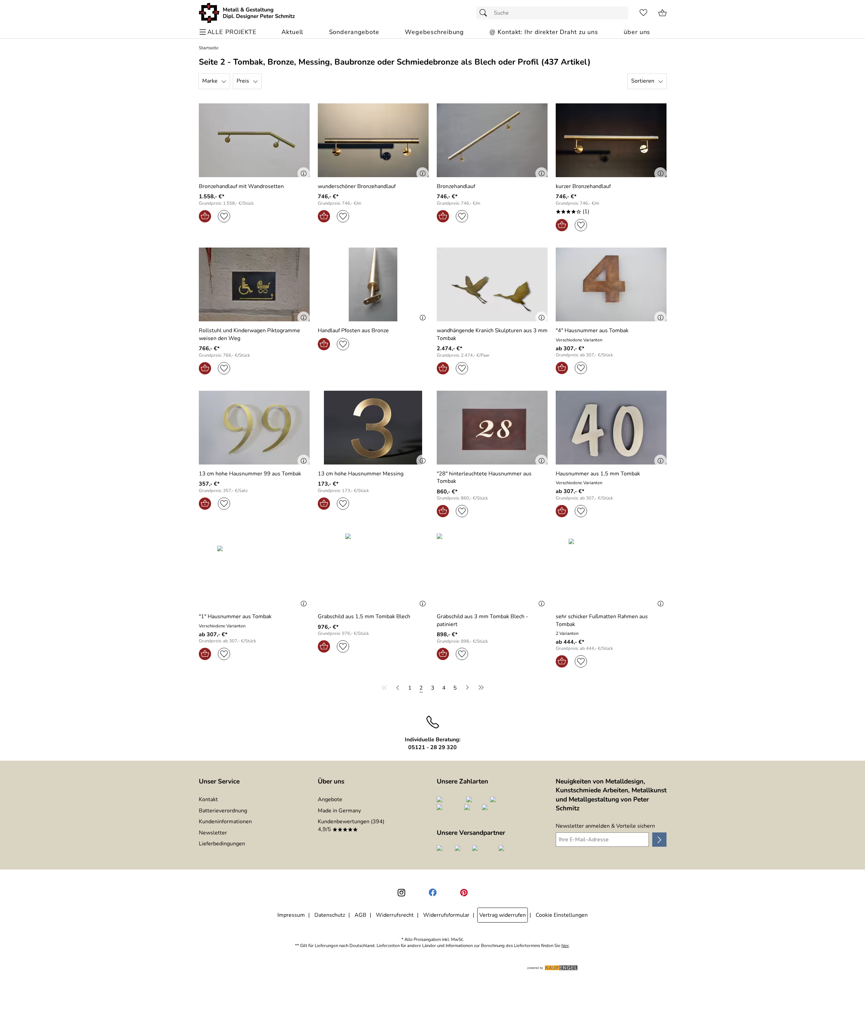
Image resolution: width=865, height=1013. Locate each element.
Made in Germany (339, 810)
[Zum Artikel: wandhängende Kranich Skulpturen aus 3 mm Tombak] (492, 284)
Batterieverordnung (223, 810)
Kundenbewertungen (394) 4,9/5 (351, 825)
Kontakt (208, 799)
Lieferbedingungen (222, 843)
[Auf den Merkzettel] (224, 216)
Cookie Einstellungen (562, 915)
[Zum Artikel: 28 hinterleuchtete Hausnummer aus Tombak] (492, 428)
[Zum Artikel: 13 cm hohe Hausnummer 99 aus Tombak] (254, 428)
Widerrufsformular (446, 915)
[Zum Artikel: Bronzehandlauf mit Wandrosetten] (254, 140)
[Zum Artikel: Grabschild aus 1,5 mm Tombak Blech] (373, 570)
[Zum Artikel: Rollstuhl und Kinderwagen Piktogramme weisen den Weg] (254, 284)
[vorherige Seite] (397, 687)
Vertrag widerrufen (502, 915)
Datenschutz (329, 915)
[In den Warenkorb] (205, 216)
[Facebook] (432, 892)
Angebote (330, 799)
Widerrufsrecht (395, 915)
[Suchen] (485, 12)
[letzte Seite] (480, 687)
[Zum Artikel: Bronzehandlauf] (492, 140)
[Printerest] (464, 892)
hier (565, 946)
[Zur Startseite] (247, 13)
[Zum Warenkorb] (662, 13)
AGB (360, 915)
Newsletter (213, 833)
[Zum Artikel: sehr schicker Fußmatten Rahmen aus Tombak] (611, 570)
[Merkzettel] (643, 13)
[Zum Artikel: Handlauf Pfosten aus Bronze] (373, 284)
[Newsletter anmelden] (659, 839)
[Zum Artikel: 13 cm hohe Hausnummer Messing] (373, 428)
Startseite (209, 48)
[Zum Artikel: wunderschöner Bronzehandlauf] (373, 140)
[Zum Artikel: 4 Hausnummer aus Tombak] (611, 284)
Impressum (291, 915)
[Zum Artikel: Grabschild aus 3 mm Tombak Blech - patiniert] (492, 570)
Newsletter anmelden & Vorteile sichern (605, 826)
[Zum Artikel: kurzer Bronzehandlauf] (611, 140)
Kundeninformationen (225, 821)
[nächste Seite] (467, 687)
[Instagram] (401, 892)
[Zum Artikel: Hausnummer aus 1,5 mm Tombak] (611, 428)
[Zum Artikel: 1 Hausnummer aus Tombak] (254, 570)
